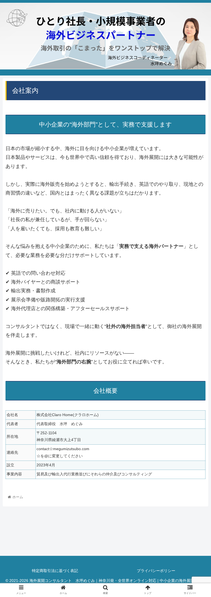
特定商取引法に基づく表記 (68, 570)
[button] (195, 494)
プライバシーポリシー (156, 570)
